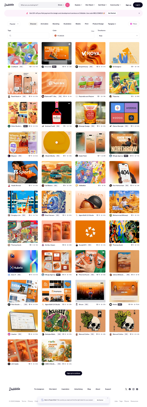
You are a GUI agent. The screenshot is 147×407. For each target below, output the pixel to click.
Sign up (128, 5)
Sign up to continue (73, 373)
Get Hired (101, 5)
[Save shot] (29, 60)
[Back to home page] (9, 5)
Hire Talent (89, 5)
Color (54, 30)
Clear (92, 31)
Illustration (67, 24)
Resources (134, 401)
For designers (39, 389)
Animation (44, 24)
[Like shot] (34, 60)
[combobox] (37, 5)
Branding (56, 24)
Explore (77, 5)
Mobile (78, 24)
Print (86, 24)
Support (108, 389)
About (98, 389)
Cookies (37, 401)
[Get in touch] (25, 60)
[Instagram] (133, 389)
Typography (112, 24)
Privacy (30, 401)
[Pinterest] (137, 389)
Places (126, 401)
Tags (9, 30)
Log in (138, 5)
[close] (139, 13)
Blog (89, 389)
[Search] (67, 5)
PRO (21, 66)
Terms (24, 401)
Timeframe (101, 30)
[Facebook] (130, 389)
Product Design (98, 24)
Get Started (112, 13)
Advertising (78, 389)
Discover (33, 24)
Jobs (116, 401)
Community (114, 5)
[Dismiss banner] (108, 398)
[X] (126, 389)
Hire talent (53, 389)
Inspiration (65, 389)
